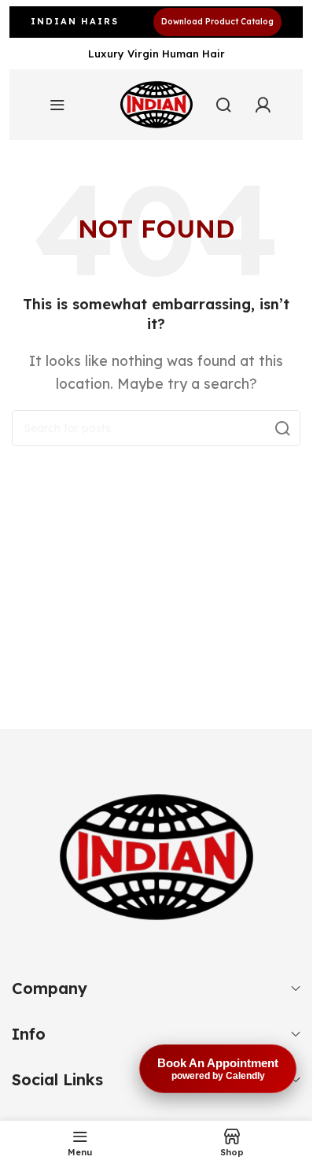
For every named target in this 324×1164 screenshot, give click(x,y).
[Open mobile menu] (57, 104)
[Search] (223, 104)
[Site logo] (156, 104)
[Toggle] (295, 988)
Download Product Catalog (217, 22)
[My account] (262, 104)
